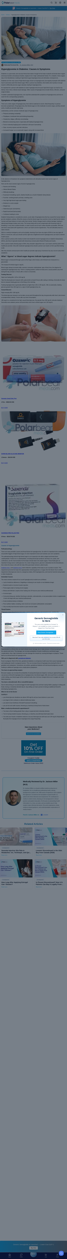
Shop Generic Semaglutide (46, 632)
